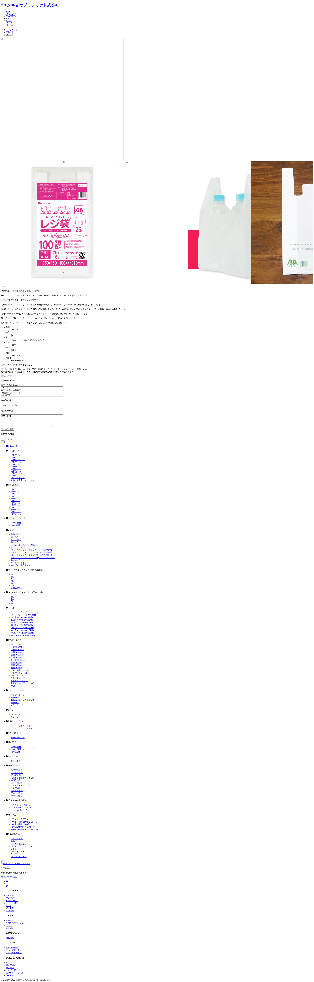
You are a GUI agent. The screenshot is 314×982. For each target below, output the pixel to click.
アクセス (10, 908)
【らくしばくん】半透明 (21, 728)
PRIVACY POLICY (9, 877)
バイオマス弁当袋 (18, 563)
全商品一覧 (13, 446)
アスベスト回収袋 (18, 844)
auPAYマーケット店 (14, 973)
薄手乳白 (15, 537)
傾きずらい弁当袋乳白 (20, 565)
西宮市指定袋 (17, 770)
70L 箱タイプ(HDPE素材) (22, 622)
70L (12, 581)
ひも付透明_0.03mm (19, 678)
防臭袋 (14, 841)
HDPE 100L (16, 509)
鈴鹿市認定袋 (17, 788)
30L (12, 577)
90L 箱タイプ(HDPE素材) (22, 625)
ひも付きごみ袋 (18, 851)
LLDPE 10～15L (18, 460)
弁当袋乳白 (16, 560)
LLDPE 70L (16, 469)
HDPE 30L (15, 498)
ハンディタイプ (18, 695)
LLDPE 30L (16, 464)
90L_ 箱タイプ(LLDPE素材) (23, 635)
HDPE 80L (15, 505)
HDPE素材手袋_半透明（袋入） (25, 827)
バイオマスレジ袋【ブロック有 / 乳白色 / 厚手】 (32, 555)
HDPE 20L (15, 496)
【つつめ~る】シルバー (21, 807)
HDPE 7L (15, 489)
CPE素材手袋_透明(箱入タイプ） (25, 822)
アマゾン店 (11, 970)
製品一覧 (10, 32)
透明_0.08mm (16, 668)
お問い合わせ (12, 947)
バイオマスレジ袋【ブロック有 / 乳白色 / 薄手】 (32, 552)
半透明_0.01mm (17, 650)
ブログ (9, 926)
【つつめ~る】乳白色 (20, 805)
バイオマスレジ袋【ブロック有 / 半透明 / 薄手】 (32, 550)
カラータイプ (17, 705)
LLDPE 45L (16, 466)
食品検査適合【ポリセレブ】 (23, 480)
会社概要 (10, 895)
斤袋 (13, 686)
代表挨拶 (10, 898)
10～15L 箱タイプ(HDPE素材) (24, 615)
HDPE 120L (16, 512)
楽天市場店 (11, 965)
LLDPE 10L (16, 457)
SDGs (8, 906)
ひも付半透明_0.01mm (20, 673)
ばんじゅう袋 (17, 839)
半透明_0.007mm (18, 647)
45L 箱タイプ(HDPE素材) (22, 620)
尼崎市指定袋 (17, 793)
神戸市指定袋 (17, 796)
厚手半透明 (16, 540)
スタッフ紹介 (12, 903)
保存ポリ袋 (16, 644)
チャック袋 (16, 761)
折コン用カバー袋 (18, 857)
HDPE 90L (15, 507)
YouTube (9, 928)
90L (12, 583)
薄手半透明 (16, 534)
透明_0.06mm (16, 665)
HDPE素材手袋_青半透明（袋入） (26, 829)
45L (12, 579)
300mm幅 (15, 697)
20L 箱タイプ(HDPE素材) (22, 617)
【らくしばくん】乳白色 (21, 726)
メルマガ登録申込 (14, 950)
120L (13, 585)
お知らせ (10, 920)
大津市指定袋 (17, 791)
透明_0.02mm (16, 652)
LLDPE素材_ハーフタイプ (22, 749)
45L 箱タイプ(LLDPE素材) (22, 630)
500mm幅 (15, 703)
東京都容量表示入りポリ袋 (22, 778)
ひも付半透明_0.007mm (21, 670)
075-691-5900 (6, 376)
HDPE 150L (16, 514)
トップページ (12, 30)
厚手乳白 (15, 542)
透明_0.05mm (16, 663)
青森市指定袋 (17, 773)
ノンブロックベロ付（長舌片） (24, 545)
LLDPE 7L (15, 455)
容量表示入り (17, 588)
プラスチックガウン (19, 819)
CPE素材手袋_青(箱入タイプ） (24, 824)
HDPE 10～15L (17, 494)
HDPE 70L (15, 503)
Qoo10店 (9, 975)
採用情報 (10, 911)
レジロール (16, 849)
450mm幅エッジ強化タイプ (22, 700)
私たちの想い (12, 901)
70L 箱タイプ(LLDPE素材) (22, 633)
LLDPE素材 (16, 523)
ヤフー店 (10, 968)
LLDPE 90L (16, 471)
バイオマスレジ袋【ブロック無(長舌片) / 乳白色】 (33, 558)
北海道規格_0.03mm (19, 681)
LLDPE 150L (16, 475)
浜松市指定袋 (17, 783)
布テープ (15, 717)
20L (12, 574)
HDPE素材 (15, 525)
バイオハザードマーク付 (21, 846)
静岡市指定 (16, 780)
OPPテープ (15, 714)
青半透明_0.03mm (18, 660)
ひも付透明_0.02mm (19, 675)
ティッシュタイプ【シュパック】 (25, 612)
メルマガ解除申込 (14, 953)
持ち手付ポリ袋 (18, 478)
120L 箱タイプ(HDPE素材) (22, 628)
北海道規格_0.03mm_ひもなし (24, 683)
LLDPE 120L (16, 473)
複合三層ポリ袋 (18, 738)
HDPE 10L (15, 491)
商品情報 (10, 938)
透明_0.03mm (16, 657)
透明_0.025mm (17, 655)
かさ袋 (14, 854)
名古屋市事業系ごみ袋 (20, 785)
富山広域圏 (16, 775)
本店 (8, 962)
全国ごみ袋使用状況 (15, 923)
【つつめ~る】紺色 (19, 810)
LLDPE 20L (16, 462)
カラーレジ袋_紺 (18, 547)
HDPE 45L (15, 501)
